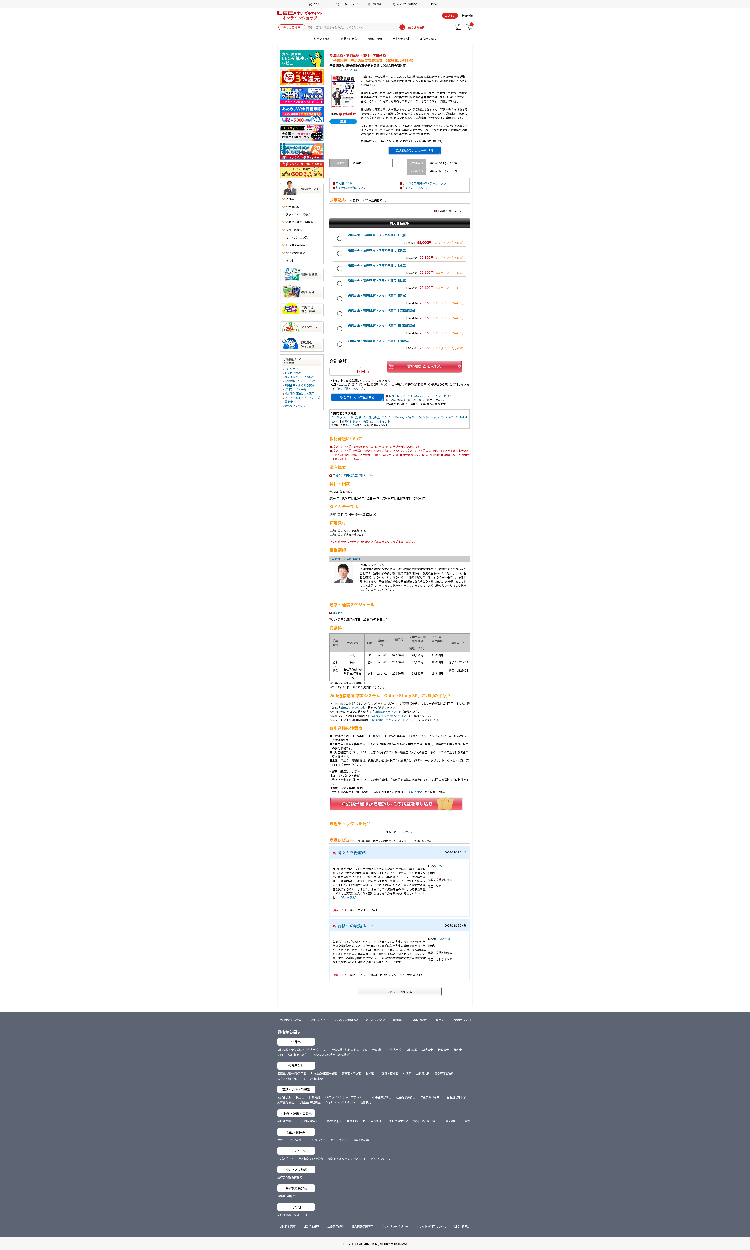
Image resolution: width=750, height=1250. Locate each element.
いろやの (444, 939)
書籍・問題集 (349, 38)
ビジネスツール (380, 1159)
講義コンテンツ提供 (352, 707)
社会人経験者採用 (288, 1078)
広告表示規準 (335, 1226)
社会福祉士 (297, 1140)
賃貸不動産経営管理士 (427, 1121)
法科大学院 (394, 1050)
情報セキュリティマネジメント (347, 1159)
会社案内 (441, 1020)
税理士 (300, 1097)
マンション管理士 (373, 1121)
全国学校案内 (462, 1020)
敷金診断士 (452, 1121)
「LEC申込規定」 (414, 792)
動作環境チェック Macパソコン (386, 716)
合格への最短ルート (356, 925)
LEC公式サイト (321, 4)
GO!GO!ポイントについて (300, 381)
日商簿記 (314, 1097)
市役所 (407, 1073)
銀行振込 (374, 417)
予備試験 (377, 1050)
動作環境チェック (385, 712)
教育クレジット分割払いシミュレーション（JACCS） (421, 396)
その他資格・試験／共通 (292, 1215)
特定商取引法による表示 (300, 393)
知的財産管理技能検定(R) (293, 1055)
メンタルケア (317, 1140)
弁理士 (458, 1050)
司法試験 (411, 1050)
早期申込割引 (401, 38)
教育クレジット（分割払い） (359, 421)
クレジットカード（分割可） (349, 417)
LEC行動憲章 (288, 1226)
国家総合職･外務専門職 (291, 1073)
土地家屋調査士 (332, 1121)
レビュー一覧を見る (399, 992)
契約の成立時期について (351, 187)
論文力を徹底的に (354, 852)
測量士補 (352, 1121)
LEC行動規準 (312, 1226)
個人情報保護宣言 (362, 1226)
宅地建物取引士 (286, 1121)
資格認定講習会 (286, 1196)
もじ (442, 866)
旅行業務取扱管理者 (289, 1177)
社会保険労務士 (405, 1097)
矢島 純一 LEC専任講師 (346, 559)
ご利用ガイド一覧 (295, 389)
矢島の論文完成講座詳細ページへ (353, 475)
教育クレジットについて (300, 377)
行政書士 (443, 1050)
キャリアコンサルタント (340, 1102)
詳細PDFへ (339, 613)
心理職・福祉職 (388, 1073)
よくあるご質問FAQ (407, 4)
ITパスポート (285, 1159)
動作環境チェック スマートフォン (392, 720)
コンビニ (387, 417)
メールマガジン (375, 1020)
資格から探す (322, 38)
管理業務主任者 (398, 1121)
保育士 (281, 1140)
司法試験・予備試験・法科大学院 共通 (302, 1050)
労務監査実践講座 (310, 1102)
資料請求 (398, 1020)
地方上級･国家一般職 (324, 1073)
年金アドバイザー (431, 1097)
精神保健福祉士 (363, 1140)
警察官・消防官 (351, 1073)
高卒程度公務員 (444, 1073)
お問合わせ (435, 4)
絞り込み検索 (416, 27)
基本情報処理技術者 (311, 1159)
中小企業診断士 (381, 1097)
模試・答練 (375, 38)
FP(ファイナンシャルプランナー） (346, 1097)
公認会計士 (284, 1097)
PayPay (399, 417)
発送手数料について (350, 388)
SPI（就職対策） (314, 1078)
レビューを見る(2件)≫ (343, 70)
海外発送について (295, 406)
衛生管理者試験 (456, 1097)
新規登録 (467, 16)
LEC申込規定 (462, 1226)
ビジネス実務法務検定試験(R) (331, 1055)
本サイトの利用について (431, 1226)
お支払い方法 (293, 373)
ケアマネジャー (339, 1140)
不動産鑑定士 (309, 1121)
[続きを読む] (348, 897)
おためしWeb (428, 38)
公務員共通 (423, 1073)
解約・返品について (415, 187)
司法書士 (427, 1050)
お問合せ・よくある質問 (300, 385)
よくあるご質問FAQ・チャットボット (426, 183)
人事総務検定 (285, 1102)
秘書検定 (365, 1102)
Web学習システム (290, 1020)
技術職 (370, 1073)
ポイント (384, 421)
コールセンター (348, 4)
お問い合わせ (419, 1020)
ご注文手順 (291, 369)
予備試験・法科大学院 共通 (349, 1050)
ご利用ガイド (379, 4)
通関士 (468, 1121)
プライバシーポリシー (395, 1226)
